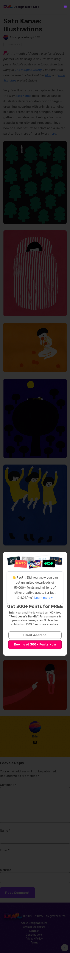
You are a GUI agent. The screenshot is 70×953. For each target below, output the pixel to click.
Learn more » (43, 598)
